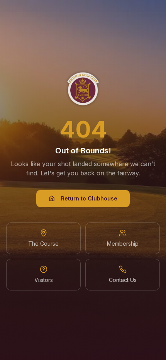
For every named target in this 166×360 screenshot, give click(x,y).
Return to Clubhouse (89, 198)
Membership (123, 243)
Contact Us (123, 280)
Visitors (43, 280)
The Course (43, 243)
